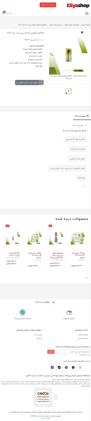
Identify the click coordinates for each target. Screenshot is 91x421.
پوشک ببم (81, 260)
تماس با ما (38, 334)
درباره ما (39, 338)
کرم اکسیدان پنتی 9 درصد (14, 254)
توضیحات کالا (80, 116)
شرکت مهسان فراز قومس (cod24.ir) (41, 416)
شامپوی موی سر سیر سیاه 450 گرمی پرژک (56, 255)
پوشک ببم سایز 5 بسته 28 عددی (35, 255)
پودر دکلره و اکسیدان (13, 258)
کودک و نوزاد (85, 24)
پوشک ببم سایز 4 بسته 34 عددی (78, 255)
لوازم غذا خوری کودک (71, 24)
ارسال (51, 351)
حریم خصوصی (83, 338)
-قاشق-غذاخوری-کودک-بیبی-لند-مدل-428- (32, 24)
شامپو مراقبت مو (57, 260)
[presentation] (87, 278)
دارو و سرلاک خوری (55, 24)
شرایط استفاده (83, 334)
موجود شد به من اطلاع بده (27, 82)
